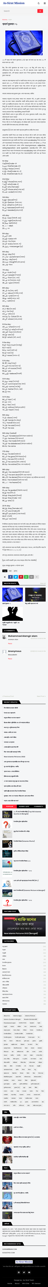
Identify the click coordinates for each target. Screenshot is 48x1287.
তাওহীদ (40, 1052)
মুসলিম (14, 1084)
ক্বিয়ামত (24, 969)
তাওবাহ (33, 1052)
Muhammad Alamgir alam (22, 636)
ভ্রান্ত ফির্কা (24, 998)
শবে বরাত (24, 1091)
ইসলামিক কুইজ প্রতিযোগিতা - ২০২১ (23, 871)
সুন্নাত (26, 1102)
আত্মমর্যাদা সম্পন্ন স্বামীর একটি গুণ (22, 1147)
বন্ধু (35, 1069)
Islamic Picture (30, 1016)
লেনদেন (5, 1091)
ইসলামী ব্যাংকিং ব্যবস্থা (20, 1037)
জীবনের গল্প (6, 1052)
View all (43, 583)
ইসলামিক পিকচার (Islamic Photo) (24, 841)
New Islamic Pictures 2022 (14, 757)
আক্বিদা (24, 956)
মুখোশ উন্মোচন (7, 1084)
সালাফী (5, 1102)
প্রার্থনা (17, 1069)
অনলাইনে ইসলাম (22, 1023)
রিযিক (36, 1087)
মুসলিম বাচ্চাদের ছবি (35, 1084)
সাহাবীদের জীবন (13, 1102)
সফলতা (28, 1095)
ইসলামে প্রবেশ (31, 1037)
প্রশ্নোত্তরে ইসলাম (24, 994)
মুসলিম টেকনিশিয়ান (23, 1084)
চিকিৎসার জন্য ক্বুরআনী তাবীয (11, 776)
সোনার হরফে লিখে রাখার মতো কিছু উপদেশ (24, 1213)
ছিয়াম (26, 1048)
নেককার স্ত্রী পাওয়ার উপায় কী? (11, 747)
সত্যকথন (24, 1004)
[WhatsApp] (26, 577)
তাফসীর (18, 1055)
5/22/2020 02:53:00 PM (38, 638)
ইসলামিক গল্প (39, 1030)
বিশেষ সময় (40, 1073)
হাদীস (14, 1105)
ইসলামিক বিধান (29, 1034)
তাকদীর (12, 1055)
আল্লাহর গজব (33, 1026)
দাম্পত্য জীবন (39, 1055)
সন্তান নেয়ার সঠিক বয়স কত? (11, 801)
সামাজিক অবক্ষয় (28, 1098)
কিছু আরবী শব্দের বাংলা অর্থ (31, 603)
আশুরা (40, 1026)
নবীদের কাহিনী (24, 985)
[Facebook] (10, 577)
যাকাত (30, 1087)
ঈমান (5, 1041)
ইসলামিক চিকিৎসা (7, 1034)
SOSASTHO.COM (8, 1253)
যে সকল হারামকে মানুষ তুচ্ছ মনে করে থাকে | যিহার (16, 781)
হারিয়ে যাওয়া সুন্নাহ (37, 1105)
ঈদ (38, 1037)
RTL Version (36, 1283)
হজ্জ (43, 1102)
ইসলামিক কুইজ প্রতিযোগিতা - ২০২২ (23, 900)
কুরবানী (40, 1041)
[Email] (31, 577)
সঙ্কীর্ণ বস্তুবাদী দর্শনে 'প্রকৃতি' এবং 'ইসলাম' (10, 624)
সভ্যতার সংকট (37, 1095)
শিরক (42, 1091)
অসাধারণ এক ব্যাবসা (9, 742)
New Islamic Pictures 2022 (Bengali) (21, 933)
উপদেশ (24, 966)
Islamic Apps (17, 1016)
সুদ (21, 1102)
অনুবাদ (10, 20)
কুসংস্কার (6, 1044)
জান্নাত (32, 1048)
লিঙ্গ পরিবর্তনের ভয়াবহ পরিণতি (11, 708)
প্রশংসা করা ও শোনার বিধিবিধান (11, 771)
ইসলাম (31, 1030)
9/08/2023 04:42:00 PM (38, 651)
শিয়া (37, 1091)
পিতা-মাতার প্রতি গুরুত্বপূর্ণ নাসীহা (12, 752)
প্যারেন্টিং (38, 1066)
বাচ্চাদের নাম (6, 1073)
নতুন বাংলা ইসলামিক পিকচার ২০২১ (22, 861)
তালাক (25, 1055)
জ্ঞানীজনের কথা (24, 978)
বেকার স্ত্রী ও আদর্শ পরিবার (10, 737)
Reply (10, 643)
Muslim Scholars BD (30, 1019)
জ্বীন (28, 1052)
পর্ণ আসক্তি (18, 1066)
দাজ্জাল (31, 1055)
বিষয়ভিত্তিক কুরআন (8, 1077)
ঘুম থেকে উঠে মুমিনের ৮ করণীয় (11, 767)
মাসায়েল (19, 1080)
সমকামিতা (6, 1098)
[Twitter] (15, 577)
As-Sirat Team (28, 1280)
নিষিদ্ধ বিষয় (24, 991)
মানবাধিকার (6, 1080)
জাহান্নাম (40, 1048)
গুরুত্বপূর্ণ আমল (24, 972)
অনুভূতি (24, 953)
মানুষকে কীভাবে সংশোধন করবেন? (12, 718)
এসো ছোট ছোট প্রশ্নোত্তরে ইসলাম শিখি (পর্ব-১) (26, 881)
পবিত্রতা (40, 1062)
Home (4, 20)
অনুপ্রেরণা (24, 946)
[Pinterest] (21, 577)
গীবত (37, 1044)
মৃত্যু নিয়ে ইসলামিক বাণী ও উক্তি (22, 831)
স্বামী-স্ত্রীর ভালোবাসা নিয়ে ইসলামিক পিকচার (15, 791)
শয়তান (31, 1091)
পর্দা (25, 1066)
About (17, 1283)
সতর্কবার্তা (6, 1095)
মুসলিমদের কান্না (7, 1087)
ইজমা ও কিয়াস (17, 1030)
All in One (25, 1283)
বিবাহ (34, 1073)
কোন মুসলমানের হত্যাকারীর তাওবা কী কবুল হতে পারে (16, 762)
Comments (38, 806)
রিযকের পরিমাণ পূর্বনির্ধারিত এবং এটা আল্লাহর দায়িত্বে (17, 723)
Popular (9, 806)
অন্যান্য (12, 1026)
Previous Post (8, 696)
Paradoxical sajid (9, 1023)
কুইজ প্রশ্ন (26, 1041)
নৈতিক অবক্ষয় (32, 1062)
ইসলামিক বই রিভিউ (19, 1034)
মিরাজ (26, 1080)
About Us (7, 1016)
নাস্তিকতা (24, 988)
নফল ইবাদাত (33, 1059)
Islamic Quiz (24, 806)
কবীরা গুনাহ (18, 1041)
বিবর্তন (28, 1073)
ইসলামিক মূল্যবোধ (24, 962)
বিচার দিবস (14, 1073)
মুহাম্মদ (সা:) (17, 1087)
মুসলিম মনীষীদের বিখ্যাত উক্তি (21, 851)
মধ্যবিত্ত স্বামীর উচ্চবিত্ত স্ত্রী (21, 1157)
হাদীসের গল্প (21, 1105)
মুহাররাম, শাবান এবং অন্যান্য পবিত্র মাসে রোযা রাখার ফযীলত (19, 796)
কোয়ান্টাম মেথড (14, 1044)
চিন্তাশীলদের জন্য (24, 975)
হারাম (28, 1105)
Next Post (41, 696)
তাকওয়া (5, 1055)
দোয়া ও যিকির (24, 982)
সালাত (37, 1098)
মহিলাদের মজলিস (37, 1077)
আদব (24, 959)
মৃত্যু (24, 1087)
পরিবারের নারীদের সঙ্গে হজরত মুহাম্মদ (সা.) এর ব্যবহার (27, 1137)
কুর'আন (15, 571)
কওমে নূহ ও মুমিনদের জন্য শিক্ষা (11, 727)
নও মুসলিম (25, 1059)
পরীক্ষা (11, 1066)
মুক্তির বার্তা (33, 1080)
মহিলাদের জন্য (24, 1001)
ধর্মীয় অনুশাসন (16, 1059)
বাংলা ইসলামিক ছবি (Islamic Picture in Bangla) (29, 890)
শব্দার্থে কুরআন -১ (6, 603)
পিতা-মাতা (31, 1066)
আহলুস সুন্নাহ (7, 1030)
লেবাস (12, 1091)
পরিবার (5, 1066)
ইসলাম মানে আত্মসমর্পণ (9, 713)
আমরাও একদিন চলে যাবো (10, 732)
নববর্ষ (41, 1059)
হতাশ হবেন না (7, 1105)
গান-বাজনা (30, 1044)
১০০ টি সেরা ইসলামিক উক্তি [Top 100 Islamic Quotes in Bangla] (27, 813)
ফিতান (29, 1069)
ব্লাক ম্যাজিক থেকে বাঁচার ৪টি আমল (12, 786)
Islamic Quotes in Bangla (12, 1019)
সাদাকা (20, 1098)
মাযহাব (13, 1080)
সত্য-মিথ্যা (13, 1095)
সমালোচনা (13, 1098)
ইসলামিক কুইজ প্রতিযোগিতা (20, 822)
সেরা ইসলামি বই (35, 1102)
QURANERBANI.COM (9, 1249)
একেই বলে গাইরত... (19, 1127)
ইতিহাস (24, 1030)
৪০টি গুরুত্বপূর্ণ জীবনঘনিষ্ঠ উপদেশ (22, 1203)
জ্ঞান (13, 1052)
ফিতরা (23, 1069)
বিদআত (21, 1073)
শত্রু (18, 1091)
